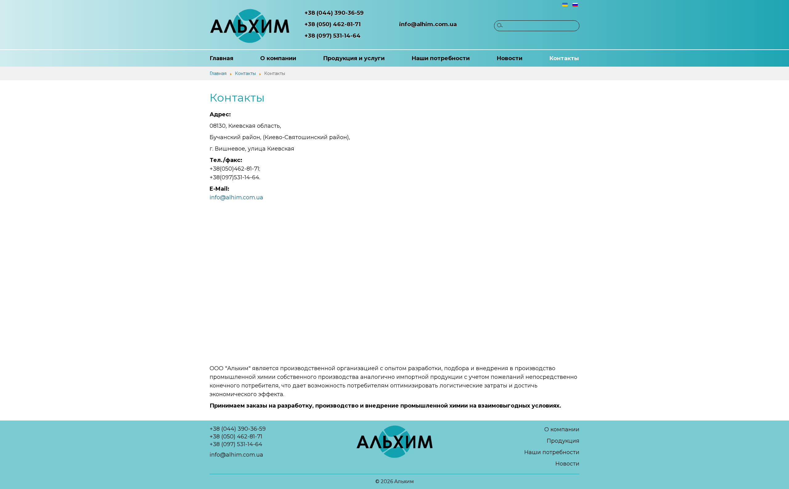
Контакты (564, 58)
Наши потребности (440, 58)
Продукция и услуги (354, 58)
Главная (221, 58)
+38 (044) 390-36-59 (334, 13)
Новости (509, 58)
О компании (278, 58)
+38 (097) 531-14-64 (333, 35)
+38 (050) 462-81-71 (333, 24)
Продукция (563, 440)
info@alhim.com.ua (428, 24)
